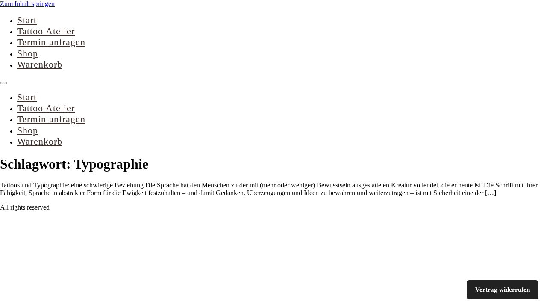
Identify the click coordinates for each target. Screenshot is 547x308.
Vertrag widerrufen (502, 289)
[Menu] (3, 83)
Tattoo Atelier (46, 31)
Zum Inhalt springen (27, 3)
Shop (27, 53)
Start (27, 20)
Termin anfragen (51, 42)
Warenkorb (39, 64)
